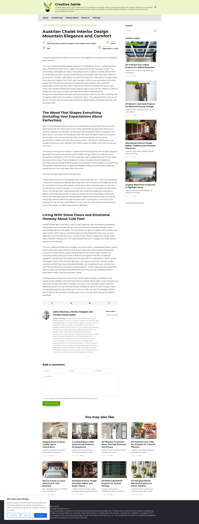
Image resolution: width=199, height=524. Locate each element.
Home (45, 18)
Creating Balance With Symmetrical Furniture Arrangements (83, 444)
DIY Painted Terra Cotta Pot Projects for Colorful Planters (143, 444)
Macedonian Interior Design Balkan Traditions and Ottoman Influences (140, 145)
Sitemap (96, 18)
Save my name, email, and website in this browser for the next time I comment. (71, 398)
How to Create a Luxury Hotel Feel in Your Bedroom (53, 483)
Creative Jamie (68, 4)
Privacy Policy (72, 18)
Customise (14, 515)
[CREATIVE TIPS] (141, 61)
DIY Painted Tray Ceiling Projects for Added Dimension (140, 66)
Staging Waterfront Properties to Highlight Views (140, 186)
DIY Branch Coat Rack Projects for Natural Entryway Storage (140, 105)
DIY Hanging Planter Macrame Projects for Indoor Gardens (141, 483)
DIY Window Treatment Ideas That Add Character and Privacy (114, 444)
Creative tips (57, 18)
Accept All (40, 515)
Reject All (27, 515)
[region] (27, 508)
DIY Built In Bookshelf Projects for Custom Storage (112, 483)
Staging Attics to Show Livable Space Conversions (53, 444)
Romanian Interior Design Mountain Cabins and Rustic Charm (84, 483)
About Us (85, 18)
